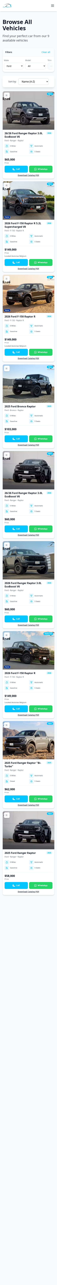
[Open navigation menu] (52, 6)
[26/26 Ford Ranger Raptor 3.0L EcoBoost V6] (28, 135)
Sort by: (12, 81)
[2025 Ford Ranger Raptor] (28, 853)
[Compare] (7, 95)
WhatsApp (43, 169)
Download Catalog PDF (28, 175)
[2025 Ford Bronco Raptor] (28, 406)
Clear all (45, 52)
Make (6, 60)
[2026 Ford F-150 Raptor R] (28, 318)
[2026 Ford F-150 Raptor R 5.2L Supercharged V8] (28, 226)
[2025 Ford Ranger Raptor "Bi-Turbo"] (28, 764)
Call (18, 169)
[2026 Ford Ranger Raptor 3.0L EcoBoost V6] (28, 584)
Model (28, 60)
